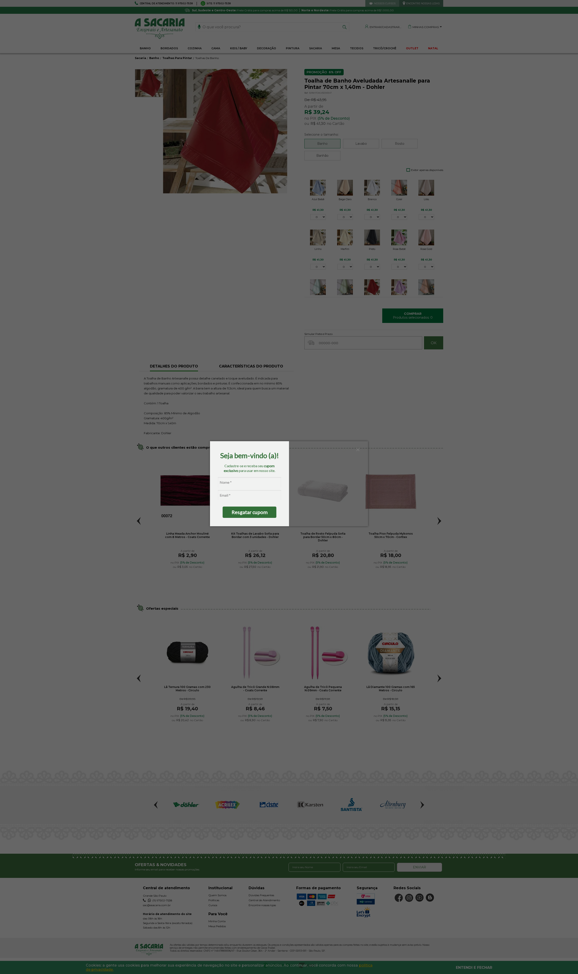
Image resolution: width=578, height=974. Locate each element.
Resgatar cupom (250, 512)
